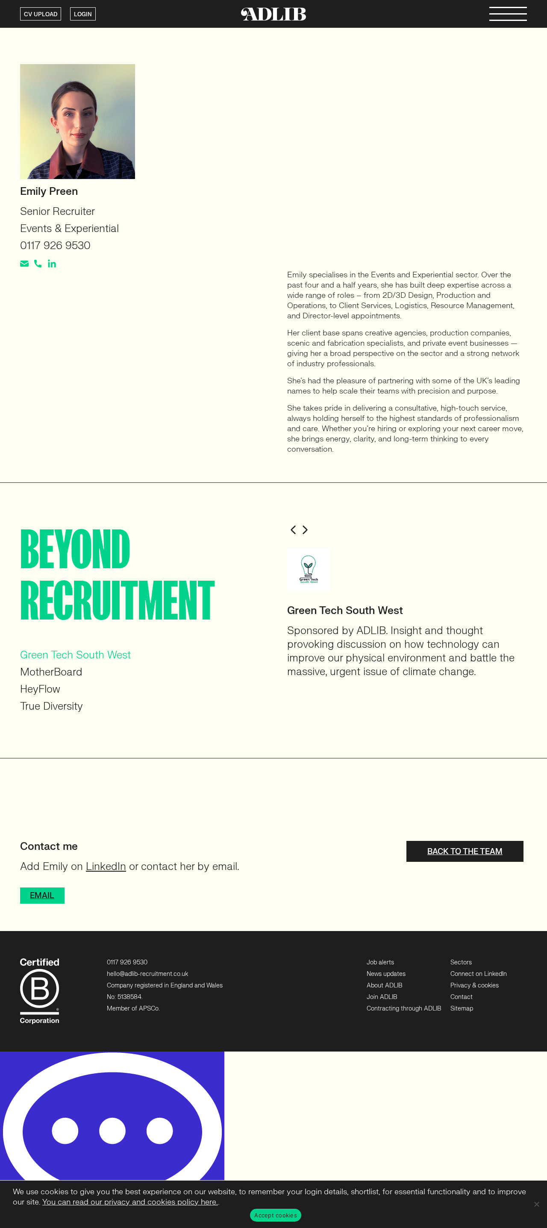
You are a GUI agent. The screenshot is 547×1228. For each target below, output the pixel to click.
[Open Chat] (112, 1140)
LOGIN (83, 14)
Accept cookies (275, 1215)
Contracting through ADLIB (404, 1009)
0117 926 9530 (127, 962)
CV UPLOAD (40, 14)
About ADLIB (384, 985)
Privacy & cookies (474, 985)
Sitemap (461, 1009)
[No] (536, 1204)
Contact (461, 997)
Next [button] (305, 530)
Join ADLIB (382, 997)
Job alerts (380, 962)
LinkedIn (106, 866)
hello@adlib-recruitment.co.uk (147, 974)
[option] (407, 613)
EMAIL (42, 896)
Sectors (461, 962)
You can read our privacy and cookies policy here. (130, 1202)
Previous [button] (293, 530)
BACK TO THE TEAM (465, 852)
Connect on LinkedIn (478, 974)
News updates (386, 974)
